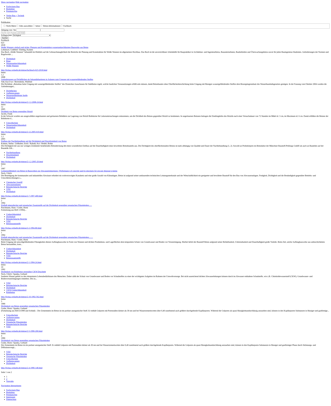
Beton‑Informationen (51, 26)
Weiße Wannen (12, 66)
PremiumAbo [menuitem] (11, 11)
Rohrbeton (10, 292)
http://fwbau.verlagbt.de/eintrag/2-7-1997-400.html (21, 196)
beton (38, 26)
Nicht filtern (11, 26)
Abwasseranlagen (13, 184)
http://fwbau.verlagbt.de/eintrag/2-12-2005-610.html (22, 132)
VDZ (8, 189)
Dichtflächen (11, 91)
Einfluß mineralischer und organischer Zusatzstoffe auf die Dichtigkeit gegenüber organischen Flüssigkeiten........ (47, 237)
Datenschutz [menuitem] (11, 399)
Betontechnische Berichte (16, 187)
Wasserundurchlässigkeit (16, 63)
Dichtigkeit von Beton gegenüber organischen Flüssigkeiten (25, 306)
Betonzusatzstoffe (13, 224)
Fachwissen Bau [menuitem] (13, 6)
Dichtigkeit (10, 59)
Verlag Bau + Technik (15, 15)
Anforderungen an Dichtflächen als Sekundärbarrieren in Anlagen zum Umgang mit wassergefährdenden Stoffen (47, 79)
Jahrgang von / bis (8, 30)
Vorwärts (10, 381)
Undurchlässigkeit (13, 214)
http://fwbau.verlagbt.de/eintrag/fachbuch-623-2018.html (24, 70)
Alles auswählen (25, 26)
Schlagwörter (6, 35)
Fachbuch (67, 26)
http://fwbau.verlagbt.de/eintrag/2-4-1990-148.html (21, 368)
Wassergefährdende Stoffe (17, 95)
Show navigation (8, 2)
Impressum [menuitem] (10, 397)
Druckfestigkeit (12, 155)
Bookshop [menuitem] (10, 9)
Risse (8, 61)
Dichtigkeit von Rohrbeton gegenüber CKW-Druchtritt (23, 272)
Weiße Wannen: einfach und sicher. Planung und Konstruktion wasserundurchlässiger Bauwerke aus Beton (44, 47)
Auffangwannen (13, 93)
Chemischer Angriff (14, 182)
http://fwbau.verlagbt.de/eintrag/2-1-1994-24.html (21, 262)
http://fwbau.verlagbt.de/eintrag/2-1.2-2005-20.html (22, 161)
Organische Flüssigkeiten (16, 322)
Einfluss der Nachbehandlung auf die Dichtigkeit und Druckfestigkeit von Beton (34, 141)
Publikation (5, 22)
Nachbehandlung (13, 152)
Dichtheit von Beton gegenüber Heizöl (17, 111)
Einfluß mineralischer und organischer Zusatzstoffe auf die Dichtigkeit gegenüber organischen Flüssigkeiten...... (46, 205)
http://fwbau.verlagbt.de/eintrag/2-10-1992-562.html (22, 297)
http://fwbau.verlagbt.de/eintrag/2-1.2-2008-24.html (22, 102)
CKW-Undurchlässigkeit (16, 290)
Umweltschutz (12, 123)
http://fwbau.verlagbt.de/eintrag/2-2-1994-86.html (21, 228)
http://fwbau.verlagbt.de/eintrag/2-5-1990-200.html (21, 331)
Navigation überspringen (11, 386)
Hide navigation (21, 2)
